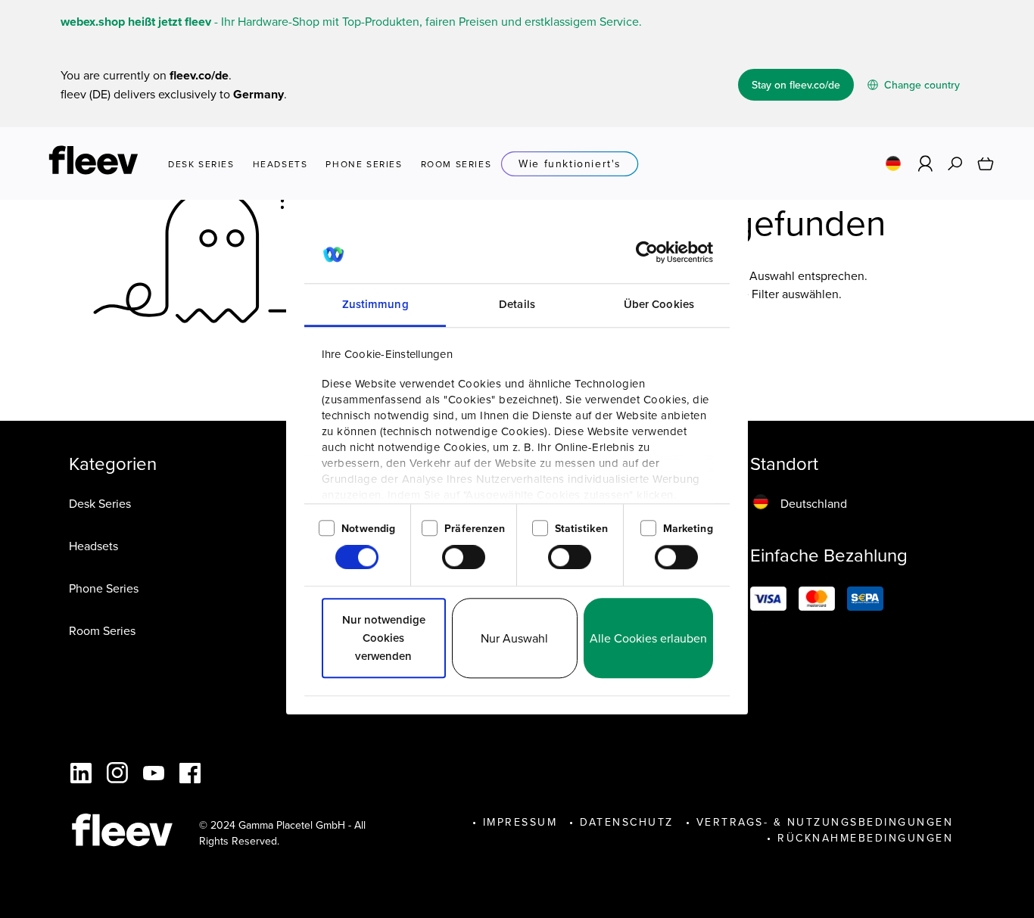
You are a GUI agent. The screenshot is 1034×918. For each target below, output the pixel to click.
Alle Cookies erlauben (648, 638)
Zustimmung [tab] (375, 305)
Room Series (102, 630)
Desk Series (100, 503)
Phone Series (104, 588)
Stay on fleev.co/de (796, 84)
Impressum (520, 821)
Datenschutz (627, 821)
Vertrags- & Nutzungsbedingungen (825, 821)
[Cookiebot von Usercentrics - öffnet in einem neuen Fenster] (647, 252)
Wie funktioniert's (570, 163)
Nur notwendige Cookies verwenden (383, 638)
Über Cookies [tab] (659, 305)
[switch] (463, 557)
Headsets (93, 545)
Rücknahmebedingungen (865, 837)
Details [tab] (517, 305)
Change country (920, 84)
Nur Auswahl (514, 638)
